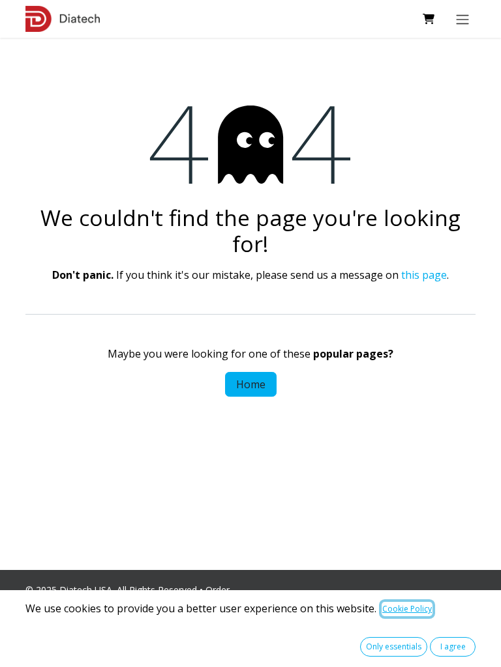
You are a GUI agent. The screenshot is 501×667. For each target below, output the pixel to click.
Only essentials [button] (393, 646)
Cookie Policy (407, 608)
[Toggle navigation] (462, 19)
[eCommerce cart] (428, 19)
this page (424, 275)
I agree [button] (453, 646)
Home (251, 384)
